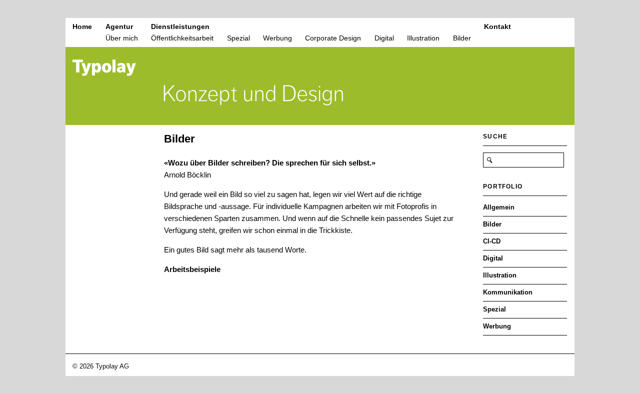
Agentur (119, 26)
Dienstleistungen (180, 26)
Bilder (462, 38)
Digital (384, 38)
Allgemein (498, 207)
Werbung (277, 38)
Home (82, 26)
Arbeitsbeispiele (192, 269)
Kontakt (497, 26)
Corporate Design (333, 38)
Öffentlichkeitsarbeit (182, 38)
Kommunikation (507, 292)
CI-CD (491, 241)
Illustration (423, 38)
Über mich (122, 38)
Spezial (238, 38)
